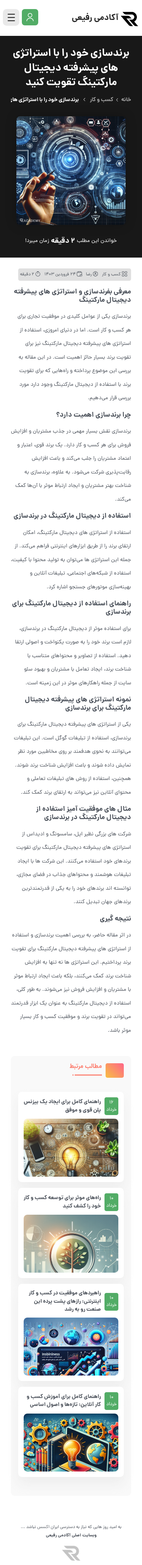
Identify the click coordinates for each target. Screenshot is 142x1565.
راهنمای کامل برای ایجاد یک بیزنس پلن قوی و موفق (62, 1106)
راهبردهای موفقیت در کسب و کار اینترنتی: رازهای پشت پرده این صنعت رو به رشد (65, 1301)
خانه (126, 100)
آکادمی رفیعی (95, 18)
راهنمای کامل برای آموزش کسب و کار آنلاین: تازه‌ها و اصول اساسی (64, 1401)
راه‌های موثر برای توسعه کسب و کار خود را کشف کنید (62, 1202)
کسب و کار (101, 100)
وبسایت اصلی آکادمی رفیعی (71, 1535)
